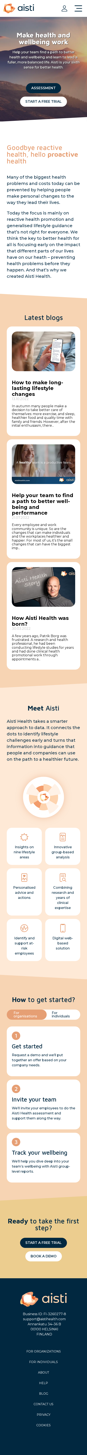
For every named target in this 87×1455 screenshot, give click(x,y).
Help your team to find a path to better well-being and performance (42, 504)
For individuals (43, 1362)
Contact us (43, 1404)
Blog (43, 1394)
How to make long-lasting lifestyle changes (37, 388)
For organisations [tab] (25, 1014)
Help (43, 1383)
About (43, 1372)
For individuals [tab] (61, 1014)
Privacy (43, 1415)
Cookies (43, 1425)
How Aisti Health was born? (40, 621)
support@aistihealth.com (44, 1319)
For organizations (43, 1351)
